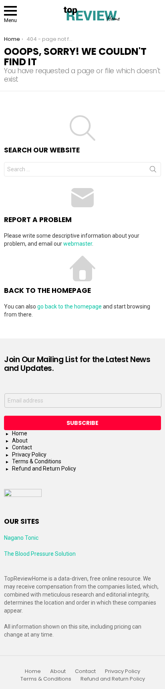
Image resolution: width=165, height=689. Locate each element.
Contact (22, 447)
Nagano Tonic (21, 538)
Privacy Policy (29, 454)
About (20, 440)
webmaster (77, 243)
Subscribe (82, 423)
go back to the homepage (69, 306)
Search (153, 171)
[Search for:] (82, 169)
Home (19, 433)
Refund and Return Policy (44, 468)
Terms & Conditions (36, 461)
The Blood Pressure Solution (40, 554)
